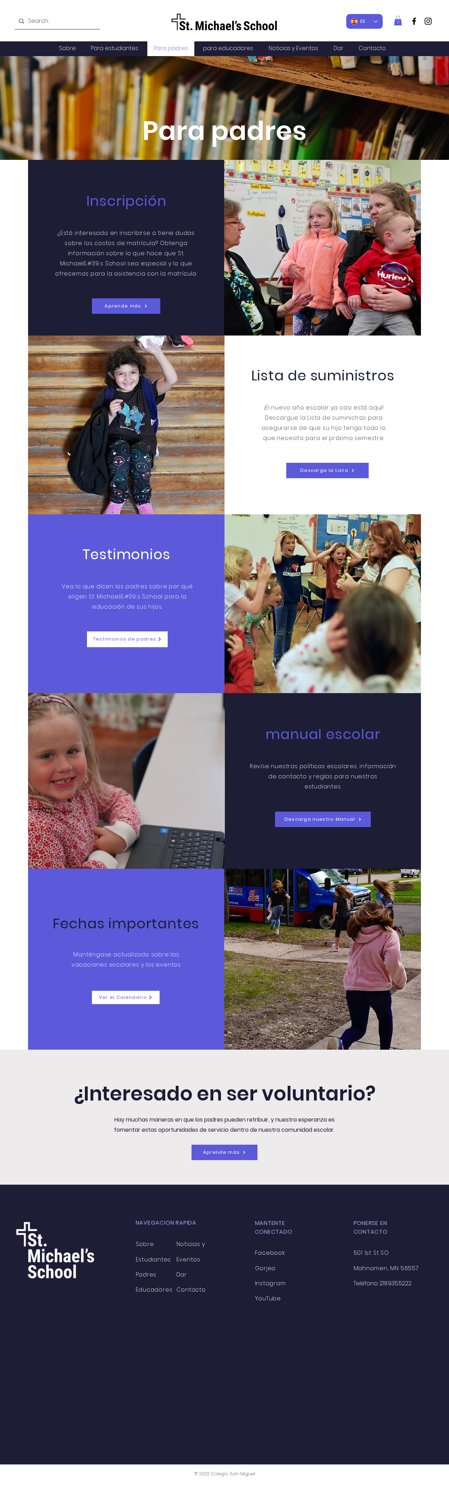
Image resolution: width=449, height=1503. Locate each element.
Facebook (270, 1253)
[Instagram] (428, 21)
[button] (398, 20)
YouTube (268, 1298)
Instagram (270, 1283)
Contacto (191, 1290)
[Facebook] (414, 21)
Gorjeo (265, 1268)
